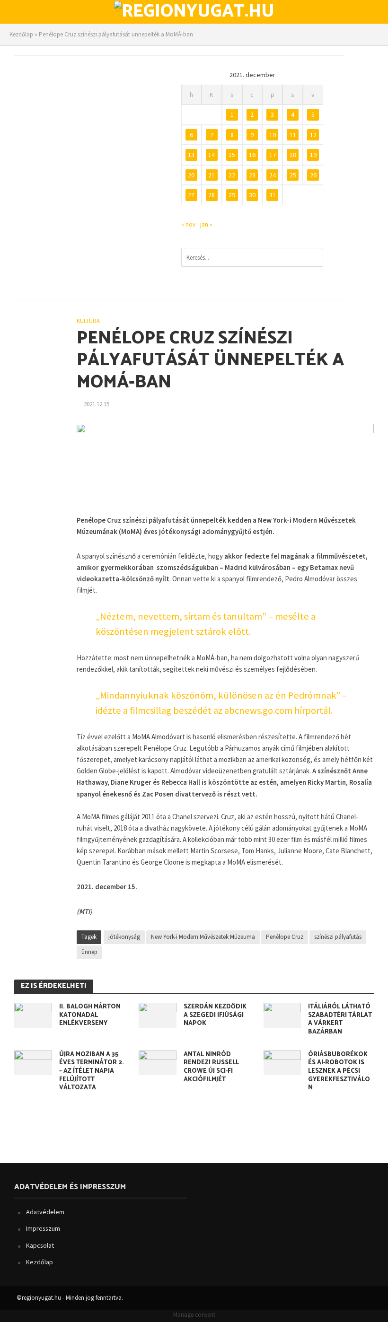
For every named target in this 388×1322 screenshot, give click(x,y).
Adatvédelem (45, 1212)
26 (313, 175)
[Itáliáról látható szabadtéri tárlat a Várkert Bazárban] (282, 1014)
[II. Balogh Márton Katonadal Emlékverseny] (33, 1014)
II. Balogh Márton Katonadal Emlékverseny (90, 1015)
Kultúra (88, 321)
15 (232, 154)
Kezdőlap (21, 34)
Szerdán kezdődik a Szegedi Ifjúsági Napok (215, 1015)
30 (252, 195)
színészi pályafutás (338, 937)
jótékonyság (124, 937)
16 (252, 154)
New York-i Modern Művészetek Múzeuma (203, 937)
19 (313, 154)
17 (272, 154)
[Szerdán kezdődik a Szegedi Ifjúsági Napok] (157, 1014)
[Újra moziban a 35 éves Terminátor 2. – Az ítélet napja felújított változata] (33, 1062)
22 (232, 175)
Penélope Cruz (284, 937)
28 (211, 195)
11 (293, 135)
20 (191, 175)
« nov (188, 224)
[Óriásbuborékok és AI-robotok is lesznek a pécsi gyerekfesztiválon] (282, 1062)
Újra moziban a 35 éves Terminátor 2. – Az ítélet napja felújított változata (91, 1071)
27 (191, 195)
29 (232, 195)
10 (272, 135)
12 (313, 135)
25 (293, 175)
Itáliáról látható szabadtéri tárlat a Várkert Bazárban (340, 1019)
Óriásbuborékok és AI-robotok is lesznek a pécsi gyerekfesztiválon (339, 1071)
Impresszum (43, 1228)
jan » (206, 224)
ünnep (89, 952)
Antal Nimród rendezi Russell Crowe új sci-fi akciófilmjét (211, 1067)
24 (272, 175)
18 (293, 154)
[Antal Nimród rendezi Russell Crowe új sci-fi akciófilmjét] (157, 1062)
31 (272, 195)
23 (252, 175)
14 (211, 154)
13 (191, 154)
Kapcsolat (40, 1245)
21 (211, 175)
